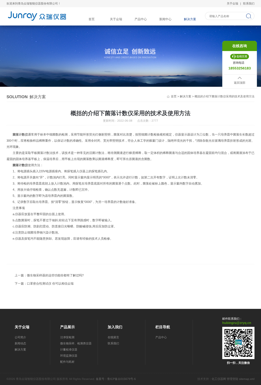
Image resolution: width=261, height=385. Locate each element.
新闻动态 (20, 343)
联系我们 (248, 3)
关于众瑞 (232, 3)
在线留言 (113, 337)
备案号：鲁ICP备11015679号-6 (116, 379)
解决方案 (190, 19)
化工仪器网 (219, 379)
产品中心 (141, 19)
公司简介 (20, 337)
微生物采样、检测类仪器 (76, 343)
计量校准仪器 (68, 349)
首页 (91, 19)
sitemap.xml (246, 379)
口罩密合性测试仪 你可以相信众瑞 (50, 283)
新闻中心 (165, 19)
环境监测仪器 (68, 355)
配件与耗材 (67, 361)
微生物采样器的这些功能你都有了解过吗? (55, 275)
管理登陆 (232, 379)
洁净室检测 (67, 337)
